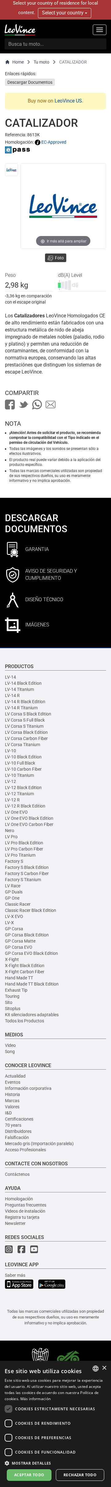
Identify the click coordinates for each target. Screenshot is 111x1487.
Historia (12, 1094)
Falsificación (17, 1137)
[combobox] (95, 1368)
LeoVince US (68, 101)
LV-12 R (12, 799)
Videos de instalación (25, 1211)
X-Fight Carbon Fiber (24, 971)
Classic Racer (18, 904)
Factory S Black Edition (27, 867)
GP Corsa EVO (18, 947)
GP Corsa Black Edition (27, 934)
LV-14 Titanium (19, 689)
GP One (12, 898)
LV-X (9, 922)
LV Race (12, 885)
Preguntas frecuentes (25, 1204)
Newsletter (15, 1223)
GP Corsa (14, 928)
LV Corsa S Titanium (24, 726)
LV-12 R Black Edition (25, 806)
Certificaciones (19, 1119)
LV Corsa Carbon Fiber (26, 738)
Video (10, 1045)
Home (18, 62)
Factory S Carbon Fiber (27, 873)
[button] (55, 1462)
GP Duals (14, 891)
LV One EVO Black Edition (29, 818)
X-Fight (12, 959)
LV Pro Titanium (20, 855)
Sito (8, 1002)
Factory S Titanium (23, 879)
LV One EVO (16, 812)
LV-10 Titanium (19, 775)
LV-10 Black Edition (23, 756)
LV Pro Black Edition (24, 842)
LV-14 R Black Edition (25, 701)
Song (10, 1051)
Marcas (12, 1100)
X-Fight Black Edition (24, 965)
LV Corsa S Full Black (25, 720)
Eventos (12, 1082)
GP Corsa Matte (20, 941)
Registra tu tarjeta (22, 1217)
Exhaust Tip (16, 990)
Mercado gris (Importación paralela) (39, 1143)
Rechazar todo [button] (80, 1474)
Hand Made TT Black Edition (32, 984)
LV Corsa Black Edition (26, 732)
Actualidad (15, 1076)
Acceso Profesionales (25, 1149)
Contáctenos (17, 1174)
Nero (9, 830)
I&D (8, 1112)
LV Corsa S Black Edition (28, 713)
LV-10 (10, 750)
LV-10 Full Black (20, 763)
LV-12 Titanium (19, 793)
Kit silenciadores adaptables (32, 1014)
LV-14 (10, 677)
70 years (13, 1125)
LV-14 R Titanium (21, 707)
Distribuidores (18, 1131)
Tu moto (41, 62)
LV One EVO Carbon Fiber (29, 824)
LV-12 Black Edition (23, 787)
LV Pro (11, 836)
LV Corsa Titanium (22, 744)
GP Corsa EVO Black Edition (31, 953)
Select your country (63, 13)
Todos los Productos (24, 1020)
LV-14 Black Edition (23, 683)
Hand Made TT (19, 977)
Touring (12, 996)
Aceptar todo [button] (29, 1474)
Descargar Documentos (29, 82)
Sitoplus (12, 1008)
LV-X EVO (14, 916)
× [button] (104, 1368)
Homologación (19, 1198)
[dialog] (55, 1424)
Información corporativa (28, 1088)
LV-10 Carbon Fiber (23, 769)
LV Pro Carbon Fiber (24, 848)
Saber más (15, 1275)
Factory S (14, 861)
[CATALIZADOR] (11, 169)
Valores (12, 1106)
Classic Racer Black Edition (30, 910)
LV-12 (10, 781)
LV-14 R (12, 695)
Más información (35, 1398)
